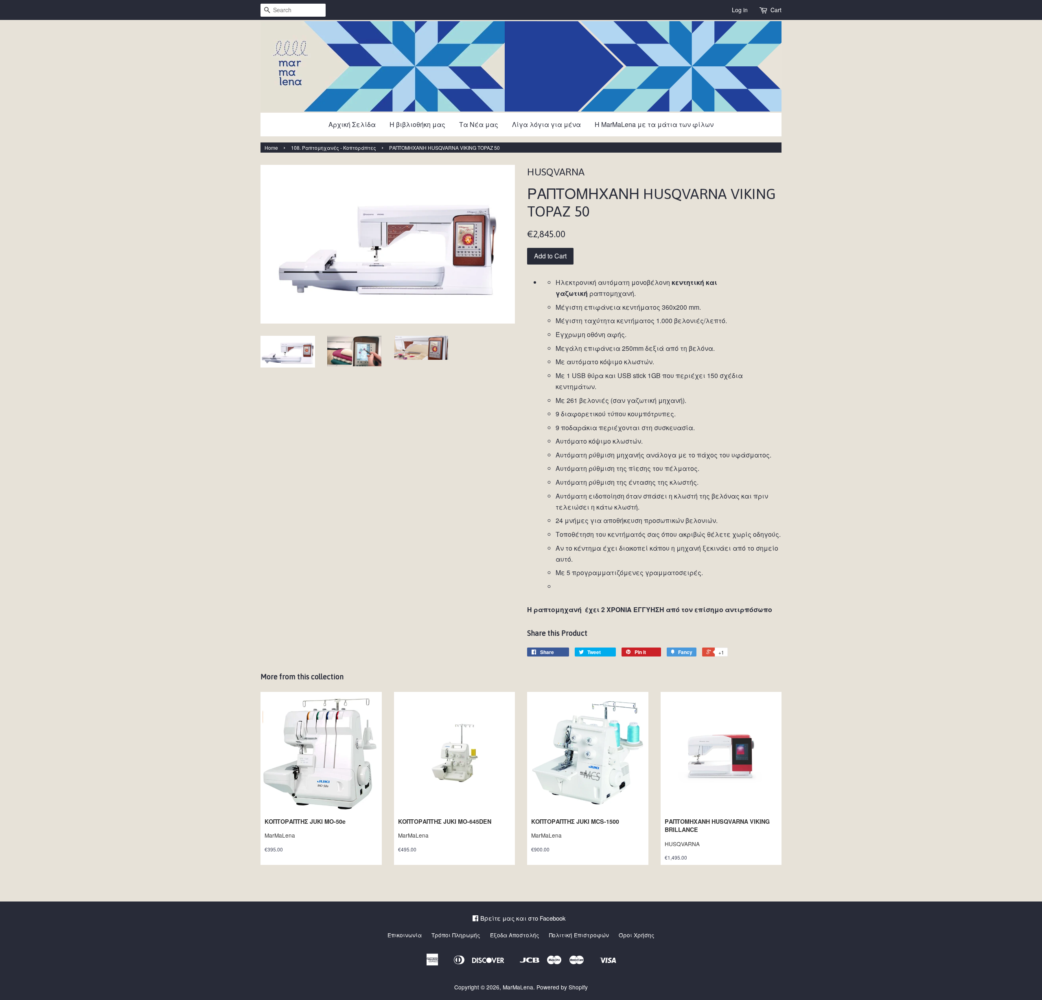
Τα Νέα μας (478, 124)
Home (271, 147)
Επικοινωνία (404, 935)
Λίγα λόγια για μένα (546, 124)
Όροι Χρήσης (637, 935)
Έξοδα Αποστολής (514, 935)
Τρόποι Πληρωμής (455, 935)
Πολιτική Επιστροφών (579, 935)
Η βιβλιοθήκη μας (417, 124)
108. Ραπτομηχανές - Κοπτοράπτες (333, 147)
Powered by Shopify (562, 987)
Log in (740, 10)
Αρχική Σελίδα (352, 124)
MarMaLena (518, 987)
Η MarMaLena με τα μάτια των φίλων (654, 124)
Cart (776, 10)
